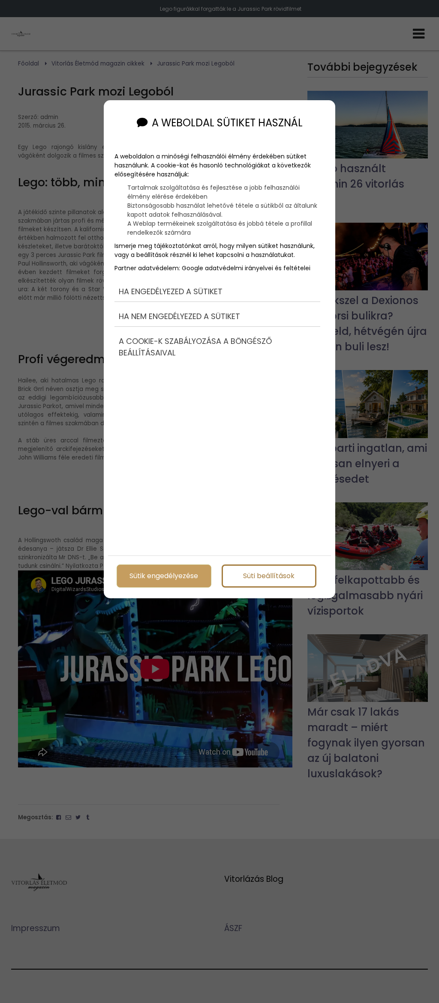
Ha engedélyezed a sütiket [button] (171, 291)
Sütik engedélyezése (163, 576)
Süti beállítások (269, 576)
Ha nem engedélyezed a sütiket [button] (179, 316)
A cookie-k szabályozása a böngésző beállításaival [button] (195, 347)
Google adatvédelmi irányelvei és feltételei (246, 268)
